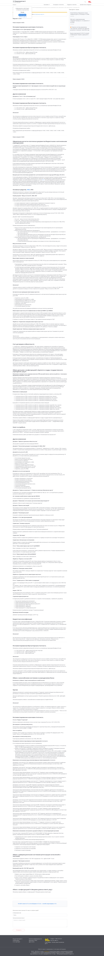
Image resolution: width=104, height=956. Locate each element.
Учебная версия (16, 940)
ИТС (43, 179)
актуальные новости (39, 14)
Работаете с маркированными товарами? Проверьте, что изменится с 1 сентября (80, 21)
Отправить (18, 930)
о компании (46, 951)
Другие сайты (31, 941)
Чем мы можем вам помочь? (18, 918)
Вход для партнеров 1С (17, 938)
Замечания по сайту (33, 940)
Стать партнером (16, 941)
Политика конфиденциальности (35, 938)
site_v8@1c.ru (55, 940)
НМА (28, 189)
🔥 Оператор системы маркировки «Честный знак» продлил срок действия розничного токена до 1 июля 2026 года (79, 28)
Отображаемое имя (17, 912)
